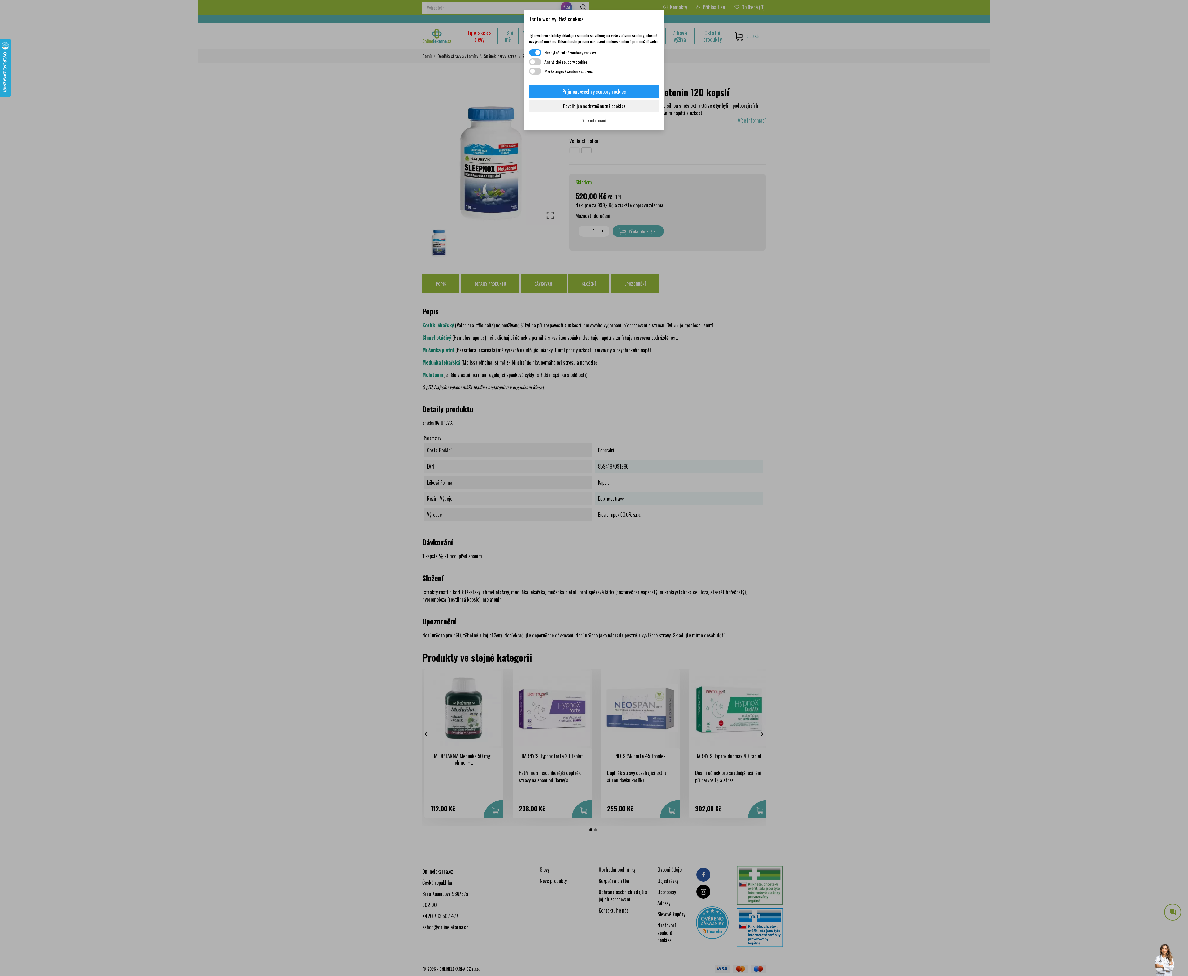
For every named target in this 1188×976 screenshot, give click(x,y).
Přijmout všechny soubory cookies (594, 91)
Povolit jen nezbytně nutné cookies (594, 105)
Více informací (594, 120)
